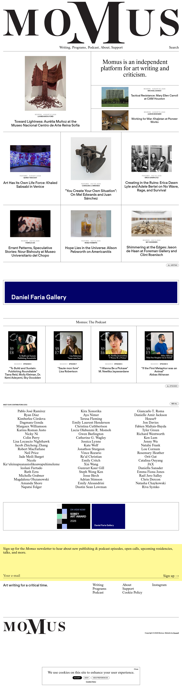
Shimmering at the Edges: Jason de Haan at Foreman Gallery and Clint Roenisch (151, 251)
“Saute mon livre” (68, 368)
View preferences (100, 678)
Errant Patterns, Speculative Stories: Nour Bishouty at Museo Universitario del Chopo (30, 251)
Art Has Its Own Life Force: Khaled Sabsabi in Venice (30, 185)
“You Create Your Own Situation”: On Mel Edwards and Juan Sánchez (91, 194)
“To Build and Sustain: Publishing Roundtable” (22, 370)
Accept (77, 678)
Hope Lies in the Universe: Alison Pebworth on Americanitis (91, 250)
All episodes (172, 386)
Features (23, 176)
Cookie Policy (91, 682)
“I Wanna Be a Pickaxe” (114, 368)
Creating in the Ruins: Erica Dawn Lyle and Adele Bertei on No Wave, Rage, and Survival (151, 186)
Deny (86, 678)
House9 (176, 633)
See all (174, 404)
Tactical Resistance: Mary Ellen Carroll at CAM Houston (154, 97)
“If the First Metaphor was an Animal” (159, 370)
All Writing (172, 265)
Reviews (38, 115)
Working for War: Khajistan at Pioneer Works (154, 120)
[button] (136, 669)
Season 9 (18, 364)
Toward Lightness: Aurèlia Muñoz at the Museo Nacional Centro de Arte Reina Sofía (45, 123)
